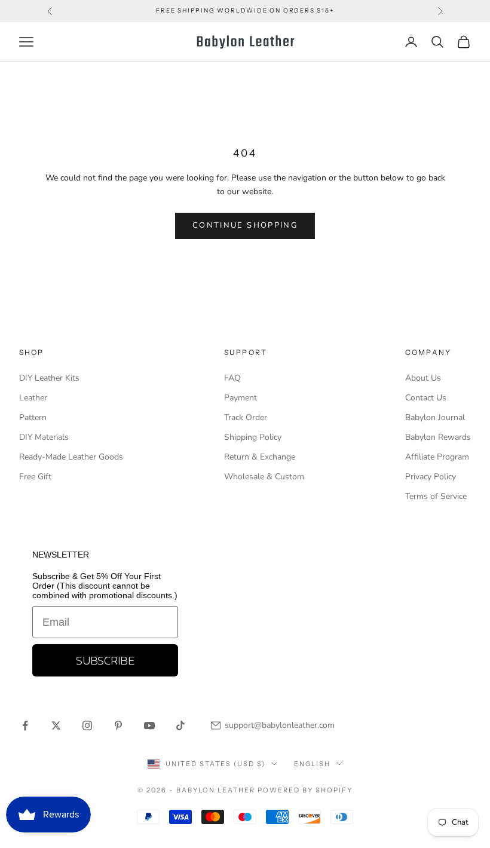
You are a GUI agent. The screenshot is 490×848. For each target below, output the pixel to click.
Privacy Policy (430, 476)
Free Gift (35, 476)
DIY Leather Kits (49, 378)
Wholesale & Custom (264, 476)
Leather (33, 397)
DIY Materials (44, 437)
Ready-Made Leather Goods (71, 457)
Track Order (245, 417)
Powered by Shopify (305, 790)
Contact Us (425, 397)
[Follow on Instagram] (87, 725)
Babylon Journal (435, 417)
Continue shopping (245, 225)
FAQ (232, 378)
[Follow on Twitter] (56, 725)
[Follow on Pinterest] (118, 725)
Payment (240, 397)
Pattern (33, 417)
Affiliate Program (437, 457)
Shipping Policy (252, 437)
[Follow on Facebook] (25, 725)
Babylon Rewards (438, 437)
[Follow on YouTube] (149, 725)
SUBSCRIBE (105, 660)
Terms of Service (436, 496)
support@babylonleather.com (280, 725)
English (312, 764)
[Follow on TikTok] (180, 725)
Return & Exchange (259, 457)
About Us (423, 378)
